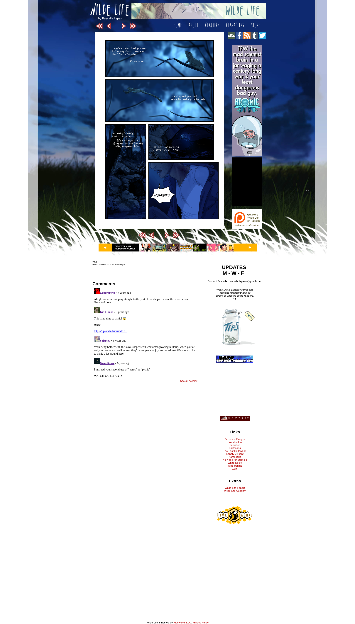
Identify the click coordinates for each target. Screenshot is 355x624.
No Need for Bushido (235, 459)
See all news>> (189, 380)
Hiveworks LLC (182, 622)
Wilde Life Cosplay (235, 490)
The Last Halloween (234, 450)
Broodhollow (235, 442)
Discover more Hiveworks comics (125, 247)
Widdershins (235, 465)
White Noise (235, 462)
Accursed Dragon (235, 439)
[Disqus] (145, 332)
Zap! (235, 468)
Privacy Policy (200, 622)
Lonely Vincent (235, 453)
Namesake (235, 456)
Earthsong (235, 447)
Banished (234, 444)
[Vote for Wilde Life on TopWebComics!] (234, 362)
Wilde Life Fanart (235, 487)
